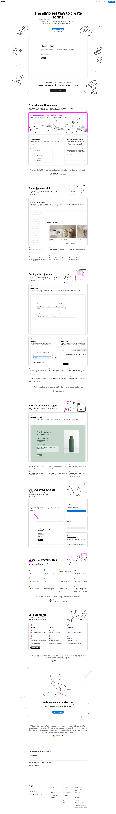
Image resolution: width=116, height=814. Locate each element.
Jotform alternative (79, 803)
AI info (52, 800)
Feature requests (54, 795)
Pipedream (61, 588)
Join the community (79, 787)
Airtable (61, 571)
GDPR (76, 795)
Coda (45, 580)
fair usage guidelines (63, 119)
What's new (53, 792)
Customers (53, 790)
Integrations (53, 798)
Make (45, 588)
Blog (64, 802)
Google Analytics (63, 580)
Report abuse (65, 795)
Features (52, 787)
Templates (53, 797)
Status (52, 803)
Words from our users (55, 802)
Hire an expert (66, 794)
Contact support (66, 792)
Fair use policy (78, 794)
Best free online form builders (81, 807)
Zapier (30, 588)
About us (65, 800)
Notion (30, 572)
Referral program (78, 789)
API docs (77, 790)
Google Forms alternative (80, 805)
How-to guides (66, 789)
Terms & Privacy (78, 797)
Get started (65, 787)
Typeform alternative (79, 802)
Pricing (52, 789)
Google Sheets (47, 572)
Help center (65, 790)
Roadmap (52, 794)
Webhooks (76, 572)
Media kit (65, 803)
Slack (30, 580)
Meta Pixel (76, 580)
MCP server (77, 792)
